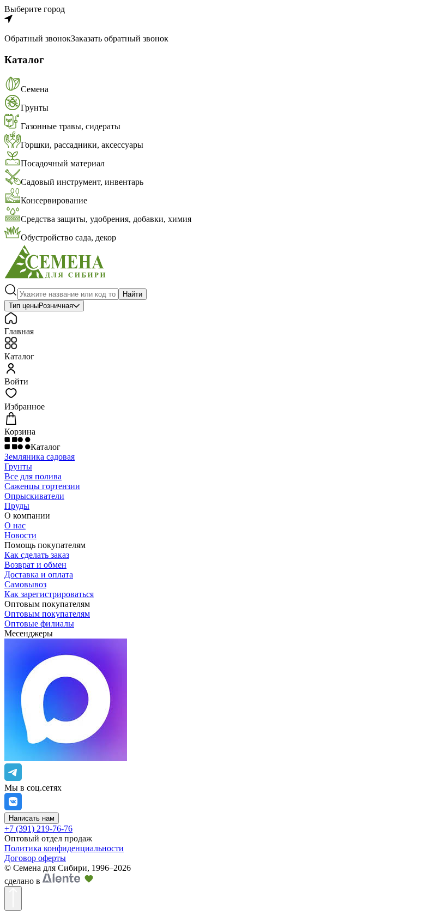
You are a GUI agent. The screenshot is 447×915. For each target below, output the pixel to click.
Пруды (16, 505)
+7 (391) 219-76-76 (38, 828)
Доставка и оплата (38, 574)
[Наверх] (13, 898)
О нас (15, 525)
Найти (132, 294)
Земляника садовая (39, 456)
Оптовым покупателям (47, 613)
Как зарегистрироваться (49, 594)
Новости (20, 535)
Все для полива (33, 476)
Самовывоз (25, 584)
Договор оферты (35, 858)
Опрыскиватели (34, 496)
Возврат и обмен (35, 564)
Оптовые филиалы (39, 623)
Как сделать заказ (36, 554)
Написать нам (32, 818)
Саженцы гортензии (42, 486)
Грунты (18, 466)
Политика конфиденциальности (64, 848)
